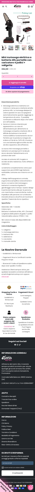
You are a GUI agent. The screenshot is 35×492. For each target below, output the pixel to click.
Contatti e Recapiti (9, 396)
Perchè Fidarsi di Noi (9, 405)
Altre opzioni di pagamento (18, 92)
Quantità (5, 73)
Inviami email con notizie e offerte (14, 467)
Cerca (4, 420)
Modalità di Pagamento (10, 435)
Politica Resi (6, 429)
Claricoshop (17, 482)
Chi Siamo (5, 423)
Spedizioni (5, 402)
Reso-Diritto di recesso (10, 445)
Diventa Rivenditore (9, 442)
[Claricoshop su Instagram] (17, 345)
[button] (7, 485)
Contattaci (8, 326)
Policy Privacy (7, 426)
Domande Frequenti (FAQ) (12, 408)
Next (31, 28)
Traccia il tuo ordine (9, 399)
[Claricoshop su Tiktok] (20, 345)
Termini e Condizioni (9, 432)
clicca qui (5, 276)
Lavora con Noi (7, 438)
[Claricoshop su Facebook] (15, 345)
